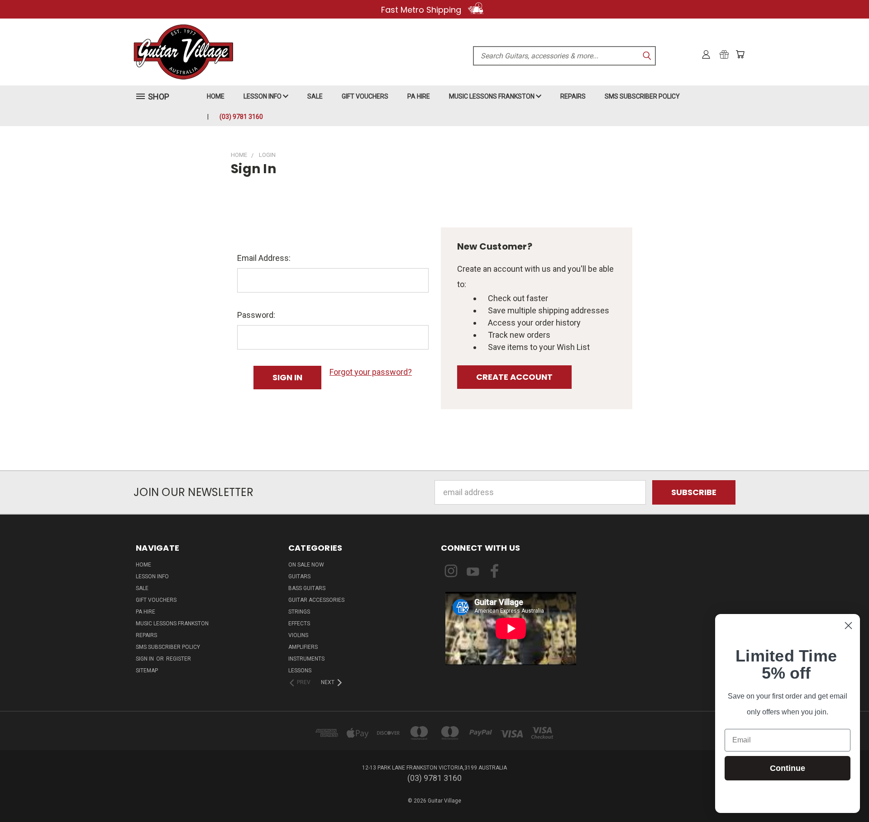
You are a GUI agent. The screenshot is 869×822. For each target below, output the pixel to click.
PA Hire (418, 96)
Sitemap (147, 670)
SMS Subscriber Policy (642, 96)
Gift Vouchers (365, 96)
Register (178, 659)
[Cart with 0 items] (740, 54)
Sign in (145, 659)
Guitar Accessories (316, 600)
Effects (299, 623)
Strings (299, 612)
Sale (315, 96)
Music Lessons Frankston (492, 96)
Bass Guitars (306, 588)
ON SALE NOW (306, 565)
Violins (298, 635)
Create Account (514, 377)
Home (215, 96)
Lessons (299, 670)
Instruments (306, 659)
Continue (787, 768)
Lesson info (263, 96)
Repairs (573, 96)
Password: (256, 315)
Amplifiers (303, 647)
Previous (842, 793)
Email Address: (264, 258)
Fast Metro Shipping (422, 9)
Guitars (299, 576)
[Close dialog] (848, 625)
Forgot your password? (370, 372)
